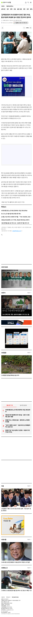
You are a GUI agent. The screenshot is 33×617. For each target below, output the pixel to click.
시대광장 (3, 353)
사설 (2, 486)
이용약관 (3, 597)
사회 (28, 9)
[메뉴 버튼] (31, 2)
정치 (8, 9)
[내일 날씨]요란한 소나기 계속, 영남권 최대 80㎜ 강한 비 (15, 220)
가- (24, 28)
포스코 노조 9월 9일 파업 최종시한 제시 (11, 214)
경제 (11, 9)
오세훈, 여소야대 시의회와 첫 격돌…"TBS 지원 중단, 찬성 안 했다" (16, 217)
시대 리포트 (4, 267)
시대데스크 (4, 568)
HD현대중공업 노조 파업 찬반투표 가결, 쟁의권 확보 (14, 210)
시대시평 (3, 539)
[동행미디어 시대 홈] (6, 2)
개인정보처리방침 (15, 597)
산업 (15, 9)
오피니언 (3, 9)
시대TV (3, 293)
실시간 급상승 (23, 405)
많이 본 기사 (10, 405)
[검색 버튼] (28, 2)
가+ (31, 28)
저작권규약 (8, 597)
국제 (24, 9)
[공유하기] (26, 2)
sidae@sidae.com (16, 231)
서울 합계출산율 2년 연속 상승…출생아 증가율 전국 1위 (15, 223)
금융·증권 (19, 9)
